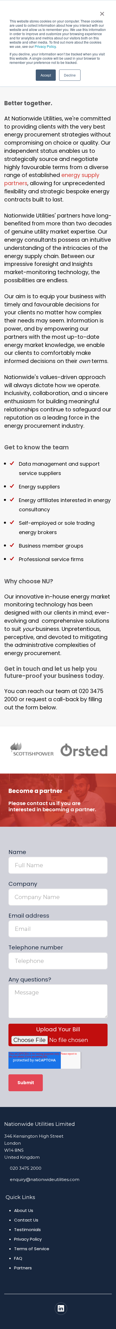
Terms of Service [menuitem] (31, 1249)
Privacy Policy (45, 46)
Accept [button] (46, 75)
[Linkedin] (61, 1308)
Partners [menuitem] (23, 1268)
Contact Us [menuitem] (26, 1220)
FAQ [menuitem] (18, 1258)
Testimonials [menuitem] (27, 1229)
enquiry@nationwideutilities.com (44, 1179)
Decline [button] (70, 75)
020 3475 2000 (25, 1168)
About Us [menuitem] (23, 1210)
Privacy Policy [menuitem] (28, 1239)
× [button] (102, 12)
